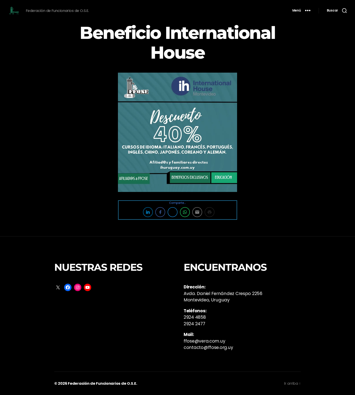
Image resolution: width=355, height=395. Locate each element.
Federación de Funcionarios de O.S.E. (102, 383)
